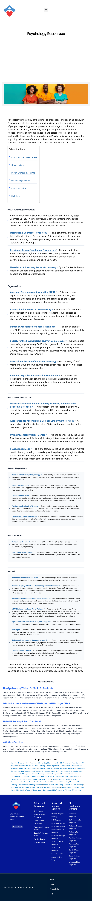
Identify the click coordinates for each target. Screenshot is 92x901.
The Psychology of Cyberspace (24, 516)
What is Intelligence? (20, 485)
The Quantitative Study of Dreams (25, 506)
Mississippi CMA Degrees (20, 774)
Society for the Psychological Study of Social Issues (37, 341)
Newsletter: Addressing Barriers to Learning (33, 267)
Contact (52, 884)
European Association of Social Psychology (32, 326)
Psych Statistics (18, 188)
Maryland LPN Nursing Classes (30, 785)
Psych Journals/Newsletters (24, 157)
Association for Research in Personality (30, 309)
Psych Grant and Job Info (23, 173)
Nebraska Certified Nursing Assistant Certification (57, 768)
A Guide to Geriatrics (13, 742)
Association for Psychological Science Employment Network (42, 421)
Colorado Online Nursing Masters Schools (38, 776)
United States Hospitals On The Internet (22, 721)
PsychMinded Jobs (20, 449)
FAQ (51, 894)
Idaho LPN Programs (63, 763)
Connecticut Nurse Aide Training (32, 766)
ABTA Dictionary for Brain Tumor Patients (27, 609)
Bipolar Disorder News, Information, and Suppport (31, 622)
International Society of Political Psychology (33, 361)
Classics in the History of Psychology (26, 475)
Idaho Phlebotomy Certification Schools (34, 782)
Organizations (17, 165)
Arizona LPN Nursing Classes (42, 763)
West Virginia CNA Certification (58, 766)
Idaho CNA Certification (42, 779)
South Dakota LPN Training (53, 785)
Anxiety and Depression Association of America (30, 598)
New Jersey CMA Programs (53, 790)
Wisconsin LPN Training (60, 782)
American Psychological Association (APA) (32, 292)
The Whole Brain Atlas (20, 496)
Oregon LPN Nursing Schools (71, 771)
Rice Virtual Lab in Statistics (22, 552)
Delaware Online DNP (50, 771)
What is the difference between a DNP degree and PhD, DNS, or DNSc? (36, 703)
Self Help (15, 196)
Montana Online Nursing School (23, 787)
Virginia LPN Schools (73, 790)
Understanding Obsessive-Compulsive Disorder (30, 640)
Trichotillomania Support (21, 651)
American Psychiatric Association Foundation (34, 375)
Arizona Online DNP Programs (48, 787)
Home (52, 879)
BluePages (16, 630)
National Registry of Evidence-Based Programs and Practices (35, 586)
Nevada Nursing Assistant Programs (46, 774)
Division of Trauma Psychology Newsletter (32, 250)
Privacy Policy (55, 889)
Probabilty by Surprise (20, 542)
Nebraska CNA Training (74, 785)
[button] (46, 10)
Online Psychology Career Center (27, 435)
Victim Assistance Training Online (25, 578)
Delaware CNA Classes (70, 787)
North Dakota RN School (28, 768)
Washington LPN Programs (21, 779)
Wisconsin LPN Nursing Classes (67, 776)
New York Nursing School (20, 763)
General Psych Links (20, 180)
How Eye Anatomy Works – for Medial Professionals (28, 688)
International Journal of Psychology (28, 232)
